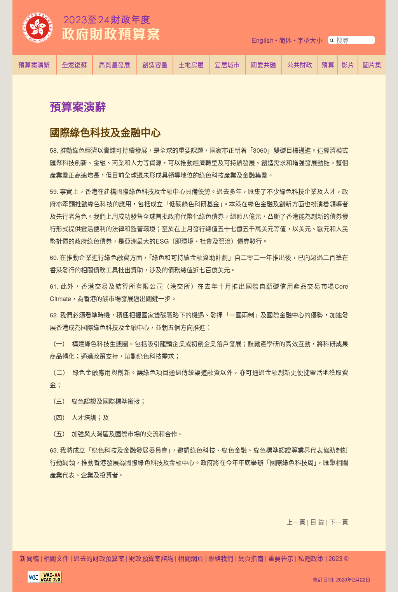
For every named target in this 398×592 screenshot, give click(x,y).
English (263, 40)
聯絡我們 (221, 558)
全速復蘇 (74, 64)
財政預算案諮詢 (151, 558)
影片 (348, 64)
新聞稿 (29, 558)
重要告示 (280, 558)
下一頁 (338, 521)
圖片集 (372, 64)
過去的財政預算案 (98, 558)
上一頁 (295, 521)
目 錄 (317, 521)
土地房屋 (191, 64)
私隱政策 (311, 558)
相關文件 (56, 558)
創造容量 (155, 64)
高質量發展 (115, 64)
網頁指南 (251, 558)
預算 (327, 64)
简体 (285, 40)
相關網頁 (190, 558)
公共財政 (299, 64)
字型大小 (310, 40)
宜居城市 (227, 64)
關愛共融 (263, 64)
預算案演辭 (34, 64)
